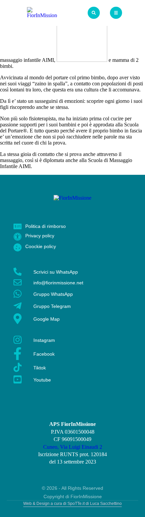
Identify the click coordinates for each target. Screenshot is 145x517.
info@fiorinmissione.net (58, 282)
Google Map (46, 319)
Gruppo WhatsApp (53, 294)
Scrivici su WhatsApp (55, 272)
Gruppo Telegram (52, 306)
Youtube (42, 380)
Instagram (44, 340)
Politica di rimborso (45, 226)
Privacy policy (39, 235)
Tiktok (39, 367)
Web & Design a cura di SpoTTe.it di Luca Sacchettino (72, 503)
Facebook (44, 354)
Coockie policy (40, 246)
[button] (94, 13)
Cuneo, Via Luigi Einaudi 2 (72, 447)
